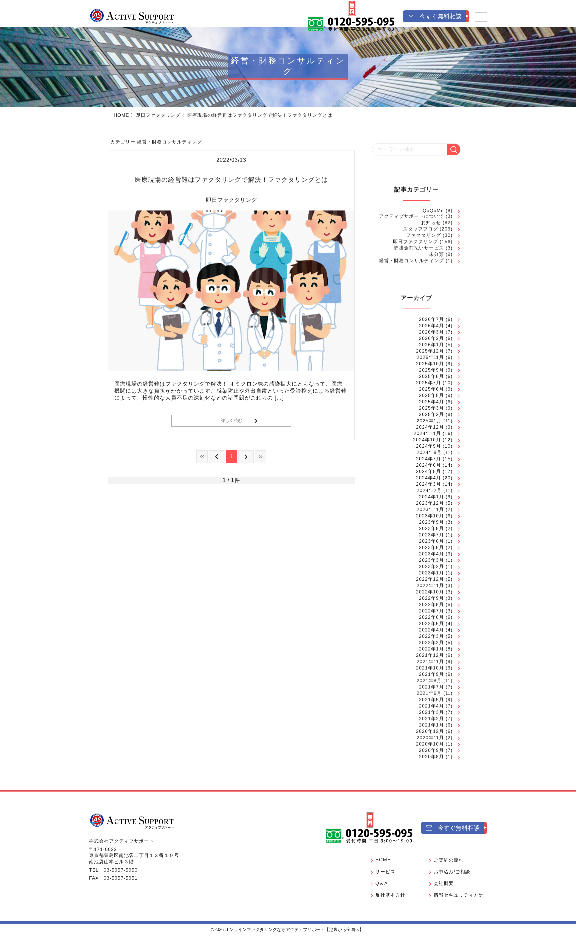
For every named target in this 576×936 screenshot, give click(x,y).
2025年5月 (431, 395)
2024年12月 (430, 427)
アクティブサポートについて (411, 216)
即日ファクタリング (158, 115)
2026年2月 (431, 338)
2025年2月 (431, 414)
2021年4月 (431, 706)
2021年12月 (430, 655)
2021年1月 (431, 725)
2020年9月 (431, 750)
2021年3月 (431, 712)
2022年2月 (431, 642)
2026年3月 (431, 332)
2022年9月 (431, 598)
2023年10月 (430, 515)
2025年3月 (431, 408)
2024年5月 (428, 471)
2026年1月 (431, 344)
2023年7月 (431, 534)
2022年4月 (431, 629)
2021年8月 (429, 680)
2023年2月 (431, 566)
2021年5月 (431, 699)
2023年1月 (431, 572)
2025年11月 (430, 357)
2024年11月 (427, 433)
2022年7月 (431, 610)
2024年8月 (429, 452)
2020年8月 (431, 756)
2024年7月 (428, 458)
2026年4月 (431, 325)
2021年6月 (429, 693)
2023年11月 (430, 509)
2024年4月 (428, 477)
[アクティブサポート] (132, 16)
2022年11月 (430, 585)
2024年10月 (427, 439)
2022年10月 (430, 591)
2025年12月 (430, 351)
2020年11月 (430, 737)
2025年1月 (429, 420)
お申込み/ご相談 (452, 871)
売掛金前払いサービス (419, 248)
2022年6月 (431, 617)
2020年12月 (430, 731)
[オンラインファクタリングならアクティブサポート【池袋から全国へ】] (132, 821)
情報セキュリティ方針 (459, 895)
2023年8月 (431, 528)
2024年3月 (428, 484)
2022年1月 (431, 648)
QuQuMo (433, 210)
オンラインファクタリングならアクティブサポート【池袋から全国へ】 (294, 929)
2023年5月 (431, 547)
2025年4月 (431, 401)
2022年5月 (431, 623)
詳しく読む (231, 420)
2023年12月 (430, 503)
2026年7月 (431, 319)
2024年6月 (428, 465)
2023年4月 (431, 553)
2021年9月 (431, 674)
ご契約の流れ (449, 860)
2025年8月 (431, 376)
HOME (121, 115)
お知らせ (431, 222)
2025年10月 (430, 363)
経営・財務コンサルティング (411, 260)
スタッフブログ (420, 228)
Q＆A (381, 883)
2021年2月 (431, 718)
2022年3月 (431, 636)
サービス (385, 871)
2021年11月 (430, 661)
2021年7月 (431, 686)
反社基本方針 (390, 895)
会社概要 (444, 883)
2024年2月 (429, 490)
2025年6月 (431, 389)
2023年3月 (431, 560)
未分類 (436, 254)
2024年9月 (428, 446)
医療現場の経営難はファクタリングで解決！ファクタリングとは (231, 179)
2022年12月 (430, 579)
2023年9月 (431, 522)
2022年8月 (431, 604)
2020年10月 (430, 744)
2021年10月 (430, 667)
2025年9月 (431, 370)
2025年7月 (428, 382)
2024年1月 (431, 496)
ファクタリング (423, 235)
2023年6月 (431, 541)
